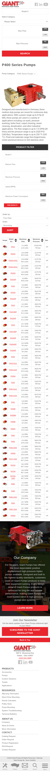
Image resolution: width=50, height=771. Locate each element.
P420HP (13, 280)
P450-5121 (13, 389)
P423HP (13, 318)
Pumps (15, 769)
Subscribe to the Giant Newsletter (25, 631)
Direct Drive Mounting (10, 697)
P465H (13, 453)
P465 (13, 441)
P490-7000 (13, 509)
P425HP (13, 338)
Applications (7, 685)
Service (5, 769)
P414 (13, 247)
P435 (13, 357)
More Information (9, 729)
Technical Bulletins (9, 714)
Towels (4, 682)
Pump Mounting (8, 707)
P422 (13, 286)
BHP (44, 194)
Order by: (6, 214)
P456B (13, 422)
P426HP (13, 350)
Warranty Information (10, 694)
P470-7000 (13, 459)
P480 (13, 484)
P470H (13, 471)
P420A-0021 (13, 267)
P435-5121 (13, 363)
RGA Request (7, 746)
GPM (45, 29)
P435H (13, 376)
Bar (45, 47)
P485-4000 (13, 497)
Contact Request (9, 750)
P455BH (13, 415)
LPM (46, 35)
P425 (13, 325)
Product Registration (10, 743)
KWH (43, 200)
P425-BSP (13, 332)
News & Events (8, 726)
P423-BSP (13, 312)
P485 (13, 491)
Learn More (25, 608)
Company (6, 722)
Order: (5, 222)
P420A (13, 254)
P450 (13, 383)
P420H (13, 273)
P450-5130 (13, 396)
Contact (25, 769)
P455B (13, 409)
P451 (13, 402)
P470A (13, 465)
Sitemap (39, 758)
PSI (46, 42)
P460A (13, 429)
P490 (13, 503)
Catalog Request (9, 736)
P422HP (13, 299)
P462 (13, 435)
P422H (13, 292)
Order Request (8, 739)
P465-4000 (13, 448)
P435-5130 (13, 370)
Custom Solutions (9, 679)
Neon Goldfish (31, 760)
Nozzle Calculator (9, 700)
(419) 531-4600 (25, 658)
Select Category (8, 17)
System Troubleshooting (12, 711)
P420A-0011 (13, 260)
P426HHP (13, 344)
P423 (13, 305)
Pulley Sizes (7, 704)
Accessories (7, 672)
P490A (13, 516)
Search (35, 769)
